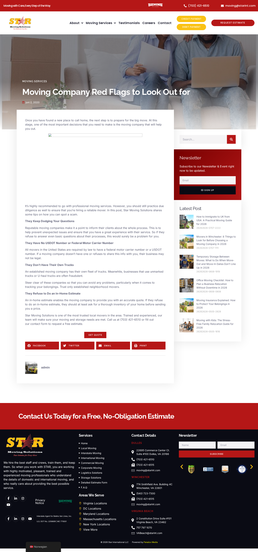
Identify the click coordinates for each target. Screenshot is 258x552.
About (75, 23)
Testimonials (129, 23)
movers (34, 249)
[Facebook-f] (8, 498)
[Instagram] (23, 498)
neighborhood (99, 287)
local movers (98, 315)
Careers (148, 23)
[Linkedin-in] (15, 498)
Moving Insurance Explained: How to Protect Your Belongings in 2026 (215, 304)
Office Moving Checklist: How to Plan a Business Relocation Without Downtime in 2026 (214, 284)
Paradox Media (151, 542)
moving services (100, 206)
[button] (95, 335)
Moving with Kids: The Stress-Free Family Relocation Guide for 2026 (214, 324)
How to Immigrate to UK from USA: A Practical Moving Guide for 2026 (214, 220)
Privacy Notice (40, 501)
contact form (38, 324)
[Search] (231, 139)
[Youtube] (8, 505)
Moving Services (99, 23)
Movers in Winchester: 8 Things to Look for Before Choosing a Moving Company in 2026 (216, 240)
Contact (164, 23)
